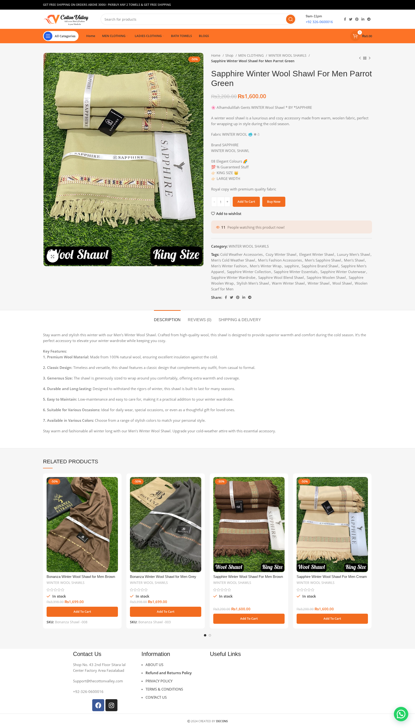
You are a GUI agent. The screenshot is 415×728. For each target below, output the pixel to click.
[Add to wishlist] (114, 506)
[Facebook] (98, 705)
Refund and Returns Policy (169, 672)
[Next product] (369, 58)
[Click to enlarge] (53, 257)
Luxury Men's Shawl (353, 254)
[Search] (290, 19)
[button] (82, 612)
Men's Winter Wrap (265, 265)
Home (216, 55)
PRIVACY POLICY (159, 681)
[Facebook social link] (345, 5)
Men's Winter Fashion (229, 265)
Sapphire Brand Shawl (320, 265)
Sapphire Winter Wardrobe (233, 277)
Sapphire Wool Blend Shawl (281, 277)
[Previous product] (360, 58)
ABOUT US (154, 664)
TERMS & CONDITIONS (164, 689)
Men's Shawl (354, 260)
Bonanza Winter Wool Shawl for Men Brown (81, 577)
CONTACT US (156, 697)
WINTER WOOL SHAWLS (288, 55)
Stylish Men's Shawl (253, 283)
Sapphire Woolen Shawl (326, 277)
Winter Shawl (319, 283)
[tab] (167, 317)
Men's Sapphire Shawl (323, 260)
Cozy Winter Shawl (281, 254)
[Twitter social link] (351, 5)
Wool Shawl (342, 283)
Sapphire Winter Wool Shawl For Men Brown (248, 577)
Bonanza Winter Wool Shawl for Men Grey (163, 577)
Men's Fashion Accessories (280, 260)
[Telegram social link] (369, 5)
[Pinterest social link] (357, 5)
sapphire (291, 265)
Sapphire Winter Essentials (295, 271)
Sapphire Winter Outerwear (343, 271)
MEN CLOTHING (251, 55)
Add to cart (246, 201)
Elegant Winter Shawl (316, 254)
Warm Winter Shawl (288, 283)
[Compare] (114, 484)
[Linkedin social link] (363, 5)
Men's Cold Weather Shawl (233, 260)
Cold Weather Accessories (241, 254)
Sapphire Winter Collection (249, 271)
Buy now (274, 201)
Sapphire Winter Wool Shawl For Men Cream (332, 577)
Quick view (114, 495)
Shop (229, 55)
